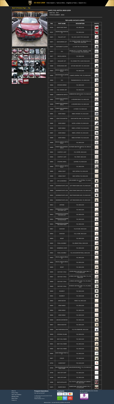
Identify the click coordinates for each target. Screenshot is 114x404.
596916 (51, 224)
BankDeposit (59, 398)
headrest (62, 291)
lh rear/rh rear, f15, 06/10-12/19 (80, 99)
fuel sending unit (62, 89)
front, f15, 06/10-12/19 (80, 300)
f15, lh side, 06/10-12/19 (80, 233)
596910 (51, 195)
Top (29, 8)
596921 (51, 248)
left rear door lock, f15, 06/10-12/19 (80, 200)
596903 (51, 161)
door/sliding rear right (62, 32)
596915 (51, 219)
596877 (51, 56)
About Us (14, 390)
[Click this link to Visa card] (65, 395)
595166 (51, 27)
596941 (51, 344)
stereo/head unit (62, 65)
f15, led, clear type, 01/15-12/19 (80, 37)
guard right (61, 363)
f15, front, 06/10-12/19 (80, 157)
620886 (51, 382)
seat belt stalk (61, 272)
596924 (51, 262)
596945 (51, 353)
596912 (51, 204)
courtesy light (61, 152)
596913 (51, 209)
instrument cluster (62, 46)
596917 (51, 228)
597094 (51, 377)
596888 (51, 104)
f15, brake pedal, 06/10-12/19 (80, 243)
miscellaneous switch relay (61, 70)
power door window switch (62, 99)
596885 (51, 89)
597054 (51, 363)
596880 (51, 65)
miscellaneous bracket (62, 257)
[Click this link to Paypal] (59, 395)
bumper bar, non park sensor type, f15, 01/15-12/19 (80, 387)
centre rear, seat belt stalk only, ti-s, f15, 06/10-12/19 (80, 272)
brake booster (62, 324)
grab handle (62, 305)
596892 (51, 118)
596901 (51, 152)
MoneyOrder (64, 398)
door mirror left (62, 41)
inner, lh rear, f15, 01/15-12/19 (80, 133)
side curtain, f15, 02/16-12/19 (80, 171)
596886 (51, 94)
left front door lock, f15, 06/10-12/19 (80, 185)
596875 (51, 46)
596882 (51, 75)
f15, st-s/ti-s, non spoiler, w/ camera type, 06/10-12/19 (80, 382)
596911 (51, 200)
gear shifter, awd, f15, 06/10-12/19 (80, 118)
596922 (51, 252)
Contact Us (14, 400)
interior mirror (61, 85)
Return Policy (15, 398)
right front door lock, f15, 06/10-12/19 (80, 190)
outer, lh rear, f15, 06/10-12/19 (80, 123)
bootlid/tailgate (62, 382)
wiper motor (62, 300)
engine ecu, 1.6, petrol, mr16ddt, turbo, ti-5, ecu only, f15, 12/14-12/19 (80, 51)
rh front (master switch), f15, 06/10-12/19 (80, 147)
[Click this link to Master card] (70, 395)
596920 (51, 243)
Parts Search (51, 3)
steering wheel (61, 161)
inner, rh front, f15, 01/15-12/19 (80, 137)
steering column (62, 334)
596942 (51, 348)
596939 (51, 334)
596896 (51, 128)
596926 (51, 272)
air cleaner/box (62, 180)
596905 (51, 171)
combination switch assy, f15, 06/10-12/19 (80, 94)
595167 (51, 32)
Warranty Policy (15, 396)
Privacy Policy (15, 392)
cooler (62, 358)
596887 (51, 99)
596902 (51, 157)
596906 (51, 176)
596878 (51, 61)
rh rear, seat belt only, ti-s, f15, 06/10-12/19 (80, 286)
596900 (51, 147)
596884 (51, 85)
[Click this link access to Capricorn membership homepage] (84, 399)
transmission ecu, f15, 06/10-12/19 (80, 80)
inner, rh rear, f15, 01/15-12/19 (80, 113)
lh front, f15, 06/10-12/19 (80, 109)
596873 (51, 41)
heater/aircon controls (62, 75)
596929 (51, 286)
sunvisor (62, 228)
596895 (51, 123)
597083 (51, 367)
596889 (51, 109)
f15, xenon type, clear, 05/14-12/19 (80, 61)
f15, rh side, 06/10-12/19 (80, 228)
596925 (51, 267)
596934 (51, 310)
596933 (51, 305)
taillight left (62, 37)
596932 (51, 300)
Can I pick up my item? (39, 393)
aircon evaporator (61, 320)
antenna (61, 204)
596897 (51, 133)
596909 (51, 190)
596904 (51, 166)
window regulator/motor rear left (62, 214)
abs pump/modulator (62, 329)
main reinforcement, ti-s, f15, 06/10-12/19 (80, 368)
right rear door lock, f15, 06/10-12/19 (80, 195)
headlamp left (62, 61)
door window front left (61, 353)
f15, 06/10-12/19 (80, 27)
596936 (51, 320)
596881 (51, 70)
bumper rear (62, 387)
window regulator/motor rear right (62, 219)
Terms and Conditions (16, 394)
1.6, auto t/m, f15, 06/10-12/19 (80, 46)
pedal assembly (61, 243)
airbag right (62, 171)
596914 (51, 214)
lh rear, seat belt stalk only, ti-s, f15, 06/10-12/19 (80, 277)
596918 (51, 233)
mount (62, 238)
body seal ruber (62, 339)
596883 (51, 80)
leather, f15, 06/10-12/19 (80, 161)
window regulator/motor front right (62, 224)
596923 (51, 257)
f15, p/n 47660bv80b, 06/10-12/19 (80, 329)
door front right (62, 27)
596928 (51, 281)
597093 (51, 372)
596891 (51, 113)
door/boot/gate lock (62, 185)
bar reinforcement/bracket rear (61, 368)
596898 (51, 137)
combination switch (62, 94)
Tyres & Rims (60, 3)
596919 (51, 238)
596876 (51, 51)
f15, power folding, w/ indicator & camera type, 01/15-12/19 (80, 42)
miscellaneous (62, 56)
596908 (51, 185)
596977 (51, 358)
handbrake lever (62, 248)
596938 (51, 329)
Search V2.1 (82, 3)
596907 (51, 180)
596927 (51, 276)
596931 (51, 296)
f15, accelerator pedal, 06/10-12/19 (80, 252)
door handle (62, 113)
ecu (62, 51)
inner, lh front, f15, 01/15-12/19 (80, 128)
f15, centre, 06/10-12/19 (80, 152)
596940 (51, 339)
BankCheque (70, 398)
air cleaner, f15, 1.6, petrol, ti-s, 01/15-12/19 (80, 181)
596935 (51, 315)
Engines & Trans (71, 3)
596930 (51, 291)
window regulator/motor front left (62, 209)
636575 (51, 387)
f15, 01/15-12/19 (80, 363)
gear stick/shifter (61, 118)
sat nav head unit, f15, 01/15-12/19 (80, 65)
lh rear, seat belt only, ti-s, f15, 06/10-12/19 (80, 281)
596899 (51, 142)
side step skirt (62, 372)
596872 (51, 37)
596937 (51, 324)
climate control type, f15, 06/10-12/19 (80, 75)
